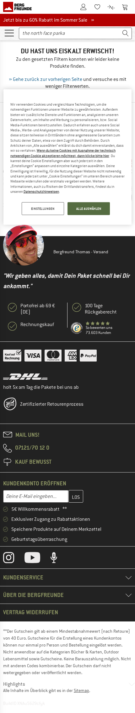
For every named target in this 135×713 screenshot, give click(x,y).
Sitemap (81, 690)
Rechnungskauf (37, 324)
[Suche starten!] (125, 33)
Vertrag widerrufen (30, 612)
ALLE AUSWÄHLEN (88, 208)
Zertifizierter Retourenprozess (52, 404)
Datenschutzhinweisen (41, 191)
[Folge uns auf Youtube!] (37, 559)
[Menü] (9, 32)
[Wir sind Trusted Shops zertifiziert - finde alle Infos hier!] (77, 328)
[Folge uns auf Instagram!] (13, 559)
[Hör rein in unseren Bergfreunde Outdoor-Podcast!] (59, 559)
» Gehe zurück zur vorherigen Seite (45, 79)
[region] (67, 157)
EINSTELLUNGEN (42, 208)
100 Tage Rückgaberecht (101, 309)
